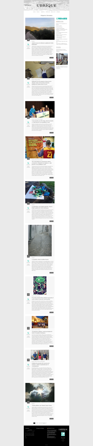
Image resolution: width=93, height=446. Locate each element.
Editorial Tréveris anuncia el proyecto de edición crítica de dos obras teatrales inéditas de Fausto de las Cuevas (41, 83)
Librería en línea (60, 21)
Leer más (51, 57)
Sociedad (41, 361)
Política (39, 361)
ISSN (61, 437)
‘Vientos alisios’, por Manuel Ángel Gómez (42, 405)
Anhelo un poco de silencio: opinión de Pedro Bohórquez (42, 43)
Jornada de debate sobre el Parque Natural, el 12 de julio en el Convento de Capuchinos (61, 50)
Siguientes (44, 423)
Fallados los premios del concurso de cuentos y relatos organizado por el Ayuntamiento (40, 364)
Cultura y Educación (35, 79)
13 (29, 433)
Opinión (33, 41)
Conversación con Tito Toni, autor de (42, 121)
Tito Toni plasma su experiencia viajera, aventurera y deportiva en (42, 163)
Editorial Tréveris (51, 428)
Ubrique (39, 79)
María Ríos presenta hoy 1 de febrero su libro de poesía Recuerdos (51, 437)
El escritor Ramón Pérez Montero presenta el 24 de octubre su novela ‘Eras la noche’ (42, 298)
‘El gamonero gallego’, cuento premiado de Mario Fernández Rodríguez (42, 332)
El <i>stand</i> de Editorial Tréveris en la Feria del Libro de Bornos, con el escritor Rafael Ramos (61, 67)
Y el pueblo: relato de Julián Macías (40, 259)
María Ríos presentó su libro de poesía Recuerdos (51, 434)
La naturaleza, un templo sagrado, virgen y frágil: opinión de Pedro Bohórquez (42, 207)
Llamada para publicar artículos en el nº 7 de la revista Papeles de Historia (52, 432)
